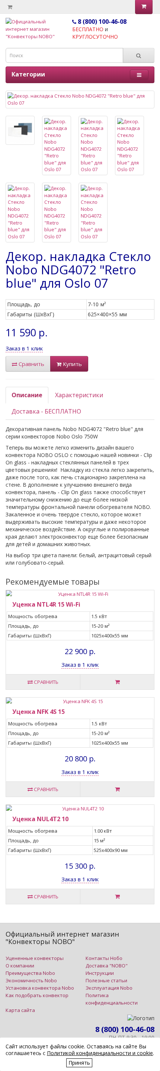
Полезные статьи (106, 980)
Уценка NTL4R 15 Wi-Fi (46, 604)
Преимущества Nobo (30, 973)
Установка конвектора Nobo (40, 988)
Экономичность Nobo (31, 980)
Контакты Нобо (104, 958)
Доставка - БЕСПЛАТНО (46, 411)
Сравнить (30, 364)
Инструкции (100, 973)
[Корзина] (9, 7)
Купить (71, 364)
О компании (20, 965)
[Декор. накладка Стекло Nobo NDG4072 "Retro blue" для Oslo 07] (80, 99)
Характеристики (79, 395)
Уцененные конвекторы (35, 958)
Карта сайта (20, 1010)
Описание (27, 395)
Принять (79, 1062)
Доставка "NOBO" (107, 965)
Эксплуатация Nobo (109, 988)
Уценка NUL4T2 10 (40, 819)
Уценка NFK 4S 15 (38, 712)
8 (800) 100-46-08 (101, 21)
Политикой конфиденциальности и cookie (100, 1053)
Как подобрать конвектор (37, 995)
